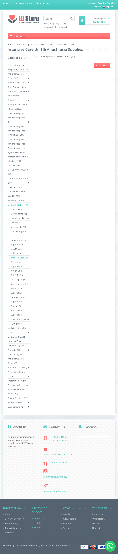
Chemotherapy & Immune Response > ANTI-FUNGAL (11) (17, 130)
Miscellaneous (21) (19, 284)
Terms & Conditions (14, 528)
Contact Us (39, 518)
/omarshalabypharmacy (55, 476)
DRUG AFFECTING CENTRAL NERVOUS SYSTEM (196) (16, 191)
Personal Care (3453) (17, 367)
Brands (66, 514)
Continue (102, 65)
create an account (42, 3)
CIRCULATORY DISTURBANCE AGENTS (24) (18, 169)
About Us (9, 514)
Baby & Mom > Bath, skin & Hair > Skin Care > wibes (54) (18, 91)
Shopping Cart (49, 27)
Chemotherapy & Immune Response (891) (16, 117)
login (27, 3)
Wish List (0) (48, 23)
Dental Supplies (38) (20, 218)
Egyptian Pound (105, 3)
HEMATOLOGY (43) (16, 200)
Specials (67, 528)
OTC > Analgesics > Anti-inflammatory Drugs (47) (16, 358)
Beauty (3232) (14, 100)
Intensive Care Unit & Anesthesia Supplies (56, 44)
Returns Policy (11, 523)
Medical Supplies (25, 44)
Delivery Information (14, 518)
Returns (37, 522)
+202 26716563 (59, 436)
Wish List (96, 523)
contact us (9, 532)
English (109, 6)
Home (10, 44)
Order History (98, 518)
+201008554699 (59, 440)
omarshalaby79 (59, 462)
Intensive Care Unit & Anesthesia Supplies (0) (19, 262)
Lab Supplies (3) (18, 279)
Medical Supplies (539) (18, 204)
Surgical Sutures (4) (20, 319)
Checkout (63, 27)
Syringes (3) (16, 323)
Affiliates (67, 523)
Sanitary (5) (16, 306)
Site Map (38, 527)
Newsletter (97, 528)
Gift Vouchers (69, 518)
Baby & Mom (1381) (16, 82)
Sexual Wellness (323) (18, 398)
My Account (61, 23)
